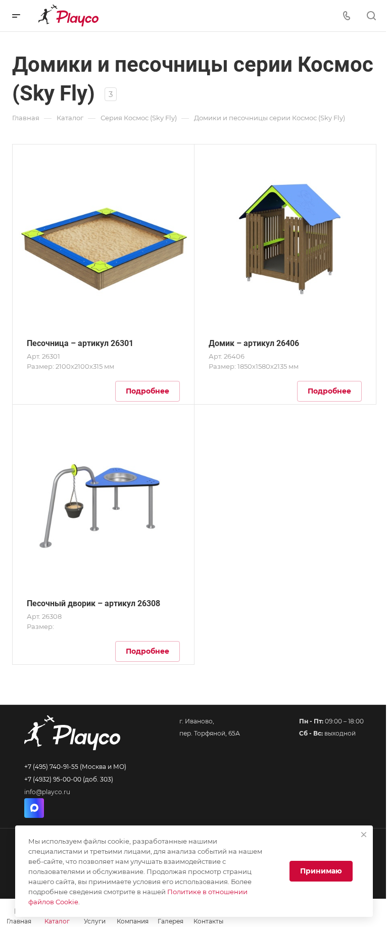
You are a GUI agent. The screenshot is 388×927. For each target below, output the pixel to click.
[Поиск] (371, 16)
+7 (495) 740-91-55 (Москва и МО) (75, 766)
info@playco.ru (47, 792)
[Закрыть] (364, 834)
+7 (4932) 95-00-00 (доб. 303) (68, 779)
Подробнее (147, 391)
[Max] (34, 808)
